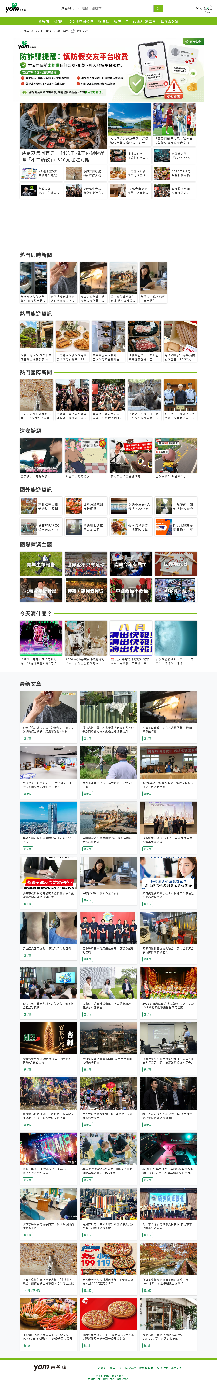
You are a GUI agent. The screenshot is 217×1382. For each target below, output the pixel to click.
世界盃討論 (170, 21)
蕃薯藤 (15, 8)
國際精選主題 (36, 544)
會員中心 (115, 1368)
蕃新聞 (43, 21)
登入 (199, 8)
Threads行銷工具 (141, 21)
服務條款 (130, 1368)
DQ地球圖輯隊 (82, 21)
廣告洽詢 (177, 1368)
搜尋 (117, 21)
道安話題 (30, 430)
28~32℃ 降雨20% (73, 30)
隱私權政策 (146, 1368)
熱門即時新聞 (36, 255)
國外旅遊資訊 (36, 489)
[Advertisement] (108, 225)
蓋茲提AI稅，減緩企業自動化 (101, 893)
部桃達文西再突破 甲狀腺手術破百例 (47, 948)
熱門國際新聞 (36, 372)
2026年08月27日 (31, 31)
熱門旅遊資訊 (36, 313)
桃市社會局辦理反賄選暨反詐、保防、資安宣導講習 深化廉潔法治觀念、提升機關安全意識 (168, 1062)
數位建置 (162, 1368)
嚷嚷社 (103, 21)
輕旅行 (59, 21)
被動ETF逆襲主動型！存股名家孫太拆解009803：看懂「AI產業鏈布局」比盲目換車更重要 (167, 1173)
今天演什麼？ (36, 613)
